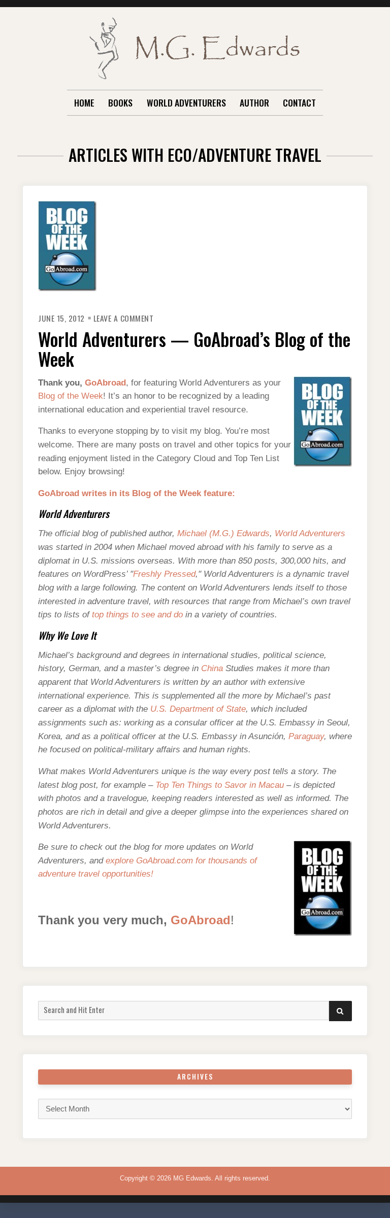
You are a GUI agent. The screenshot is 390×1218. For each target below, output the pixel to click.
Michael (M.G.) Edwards (223, 533)
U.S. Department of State (198, 709)
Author (254, 102)
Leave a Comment (123, 318)
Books (120, 102)
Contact (299, 102)
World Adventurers (186, 102)
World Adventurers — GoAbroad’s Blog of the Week (194, 349)
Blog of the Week (70, 396)
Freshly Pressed (164, 574)
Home (84, 102)
